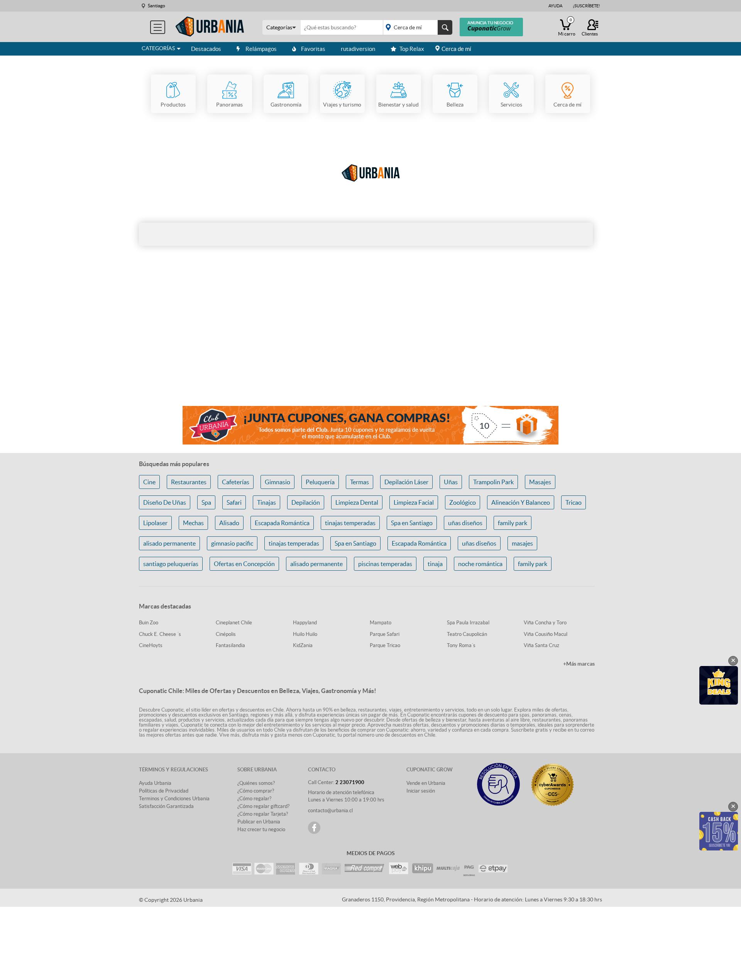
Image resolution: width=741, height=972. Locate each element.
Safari (234, 502)
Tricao (573, 502)
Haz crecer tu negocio (261, 829)
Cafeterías (235, 481)
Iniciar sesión (420, 791)
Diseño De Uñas (164, 502)
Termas (359, 481)
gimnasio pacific (232, 543)
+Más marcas (579, 664)
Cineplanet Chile (234, 622)
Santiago (156, 5)
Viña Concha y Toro (545, 622)
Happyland (305, 622)
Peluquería (320, 481)
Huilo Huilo (305, 634)
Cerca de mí (456, 49)
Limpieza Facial (414, 502)
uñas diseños (465, 522)
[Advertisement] (370, 339)
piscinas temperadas (385, 563)
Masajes (540, 481)
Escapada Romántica (282, 522)
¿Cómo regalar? (254, 798)
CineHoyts (150, 645)
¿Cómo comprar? (255, 791)
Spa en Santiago (412, 522)
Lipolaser (155, 522)
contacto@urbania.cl (330, 810)
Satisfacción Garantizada (166, 806)
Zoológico (462, 502)
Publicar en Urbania (258, 822)
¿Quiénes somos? (256, 783)
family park (512, 522)
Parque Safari (384, 634)
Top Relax (411, 49)
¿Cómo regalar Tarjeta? (262, 814)
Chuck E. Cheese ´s (160, 634)
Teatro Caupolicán (467, 634)
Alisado (229, 522)
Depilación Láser (406, 481)
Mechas (193, 522)
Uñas (451, 481)
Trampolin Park (493, 481)
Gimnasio (277, 481)
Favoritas (313, 49)
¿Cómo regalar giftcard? (263, 806)
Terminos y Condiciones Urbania (174, 798)
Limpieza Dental (356, 502)
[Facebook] (314, 828)
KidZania (303, 645)
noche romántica (480, 563)
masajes (522, 543)
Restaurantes (188, 481)
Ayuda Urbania (155, 783)
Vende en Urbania (425, 783)
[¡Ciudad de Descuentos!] (210, 27)
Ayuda (555, 5)
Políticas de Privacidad (163, 791)
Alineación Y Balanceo (520, 502)
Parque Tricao (385, 645)
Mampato (380, 622)
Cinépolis (226, 634)
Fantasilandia (230, 645)
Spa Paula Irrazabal (468, 622)
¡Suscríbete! (586, 5)
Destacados (206, 49)
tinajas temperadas (350, 522)
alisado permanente (169, 543)
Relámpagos (261, 49)
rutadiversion (358, 49)
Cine (149, 481)
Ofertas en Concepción (244, 563)
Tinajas (266, 502)
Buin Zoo (148, 622)
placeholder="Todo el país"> (416, 27)
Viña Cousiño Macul (545, 634)
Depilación (305, 502)
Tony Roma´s (461, 645)
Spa (206, 502)
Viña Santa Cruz (541, 645)
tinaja (435, 563)
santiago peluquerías (170, 563)
